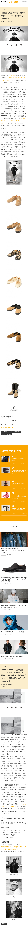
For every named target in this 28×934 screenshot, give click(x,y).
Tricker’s (3, 434)
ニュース (3, 9)
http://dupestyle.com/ (7, 427)
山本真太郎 (11, 75)
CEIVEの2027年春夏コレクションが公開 (12, 656)
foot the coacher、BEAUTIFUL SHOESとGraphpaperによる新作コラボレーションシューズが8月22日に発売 (14, 579)
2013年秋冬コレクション (7, 431)
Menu (4, 1)
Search (24, 1)
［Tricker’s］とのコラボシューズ (13, 121)
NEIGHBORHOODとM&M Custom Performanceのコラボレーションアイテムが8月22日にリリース (14, 550)
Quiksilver (4, 923)
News (14, 463)
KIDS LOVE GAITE (17, 431)
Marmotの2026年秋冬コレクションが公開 (12, 632)
